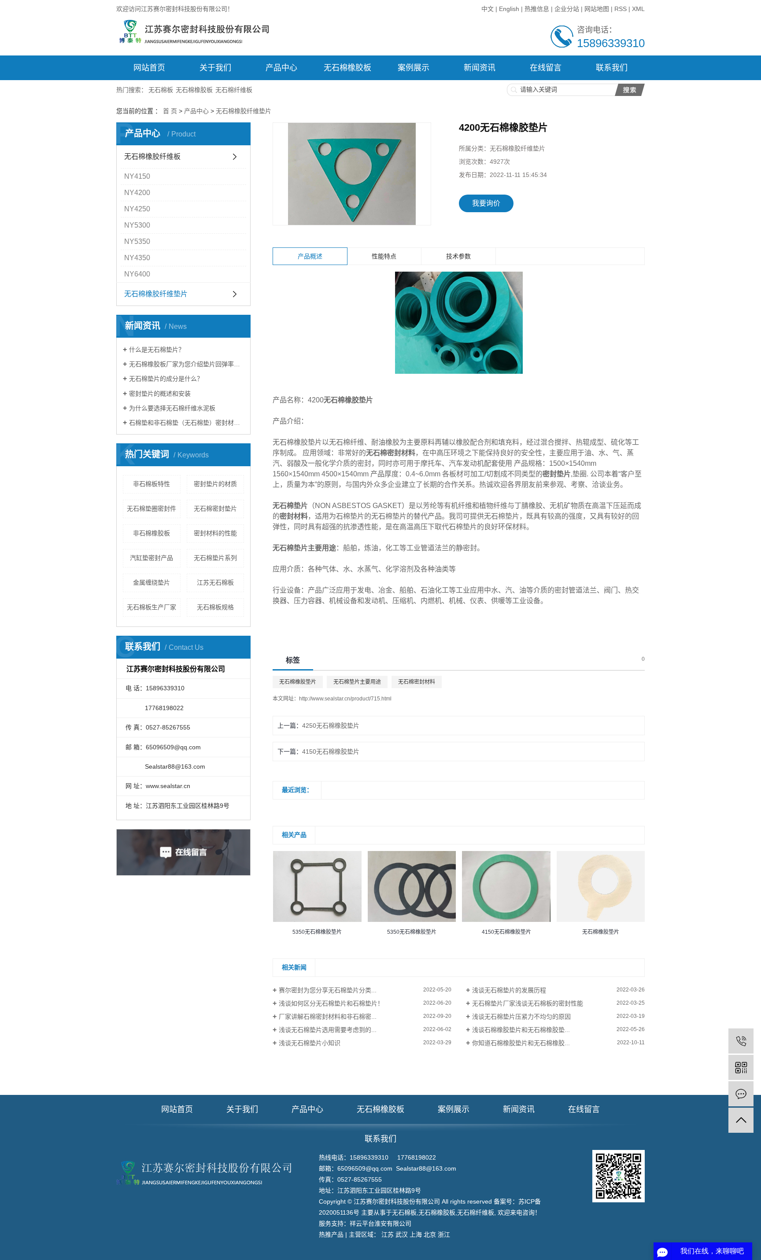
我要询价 (486, 203)
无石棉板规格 (215, 607)
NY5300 (137, 225)
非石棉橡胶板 (151, 533)
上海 (416, 1234)
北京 (430, 1234)
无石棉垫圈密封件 (151, 508)
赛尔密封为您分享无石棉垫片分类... (328, 990)
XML (638, 8)
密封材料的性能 (215, 533)
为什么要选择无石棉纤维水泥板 (172, 408)
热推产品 (331, 1234)
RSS (620, 8)
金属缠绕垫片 (151, 582)
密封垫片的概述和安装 (160, 393)
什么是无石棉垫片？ (157, 349)
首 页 (170, 110)
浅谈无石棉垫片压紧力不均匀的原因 (521, 1016)
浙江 (444, 1234)
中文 (488, 8)
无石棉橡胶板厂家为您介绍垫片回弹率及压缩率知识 (186, 364)
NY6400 (137, 274)
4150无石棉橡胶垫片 (330, 751)
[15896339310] (741, 1041)
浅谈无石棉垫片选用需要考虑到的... (328, 1029)
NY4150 (137, 176)
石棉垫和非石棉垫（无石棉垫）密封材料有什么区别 (186, 422)
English (509, 8)
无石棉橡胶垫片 (297, 682)
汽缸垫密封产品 (151, 557)
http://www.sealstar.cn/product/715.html (345, 699)
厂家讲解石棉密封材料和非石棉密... (328, 1016)
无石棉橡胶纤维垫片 (243, 110)
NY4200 (137, 192)
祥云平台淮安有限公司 (380, 1223)
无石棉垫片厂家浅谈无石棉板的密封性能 (527, 1003)
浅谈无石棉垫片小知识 (309, 1042)
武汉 (401, 1234)
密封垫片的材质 (215, 483)
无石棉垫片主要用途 (357, 682)
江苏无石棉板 (215, 582)
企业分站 (566, 8)
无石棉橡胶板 (347, 67)
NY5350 (137, 241)
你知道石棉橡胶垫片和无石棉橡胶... (521, 1042)
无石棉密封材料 (416, 682)
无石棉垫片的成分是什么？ (166, 378)
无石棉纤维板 (233, 89)
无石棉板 (160, 89)
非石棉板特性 (151, 483)
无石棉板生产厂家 (151, 607)
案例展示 (413, 67)
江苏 (387, 1234)
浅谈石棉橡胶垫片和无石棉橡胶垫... (521, 1029)
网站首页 (149, 67)
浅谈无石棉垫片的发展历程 (509, 990)
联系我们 (612, 67)
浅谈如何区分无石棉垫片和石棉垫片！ (331, 1003)
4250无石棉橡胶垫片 (330, 725)
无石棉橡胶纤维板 (152, 156)
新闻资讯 (479, 67)
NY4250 (137, 209)
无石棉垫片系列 (215, 557)
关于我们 (215, 67)
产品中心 (281, 67)
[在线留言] (741, 1093)
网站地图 (596, 8)
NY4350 (137, 258)
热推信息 (537, 8)
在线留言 (546, 67)
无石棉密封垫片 (215, 508)
